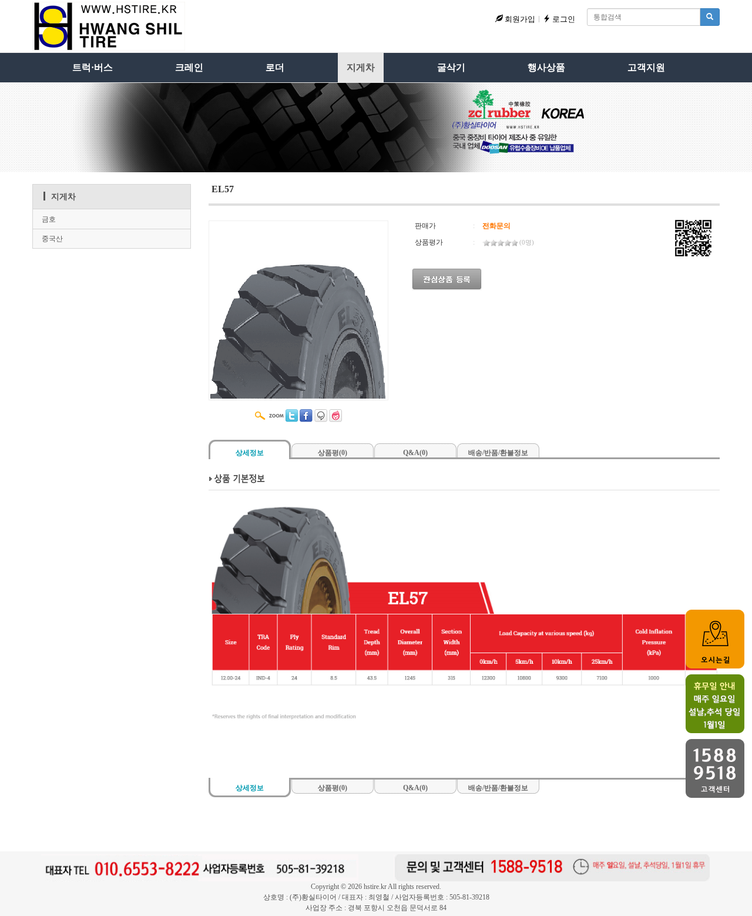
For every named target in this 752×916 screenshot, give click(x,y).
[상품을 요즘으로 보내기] (335, 415)
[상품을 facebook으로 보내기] (306, 415)
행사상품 (546, 67)
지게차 (361, 67)
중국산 (52, 239)
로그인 (562, 19)
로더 (275, 67)
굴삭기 (451, 67)
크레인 (189, 67)
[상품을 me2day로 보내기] (320, 415)
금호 (49, 219)
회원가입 (519, 19)
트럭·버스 (92, 67)
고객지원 (646, 67)
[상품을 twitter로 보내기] (292, 415)
